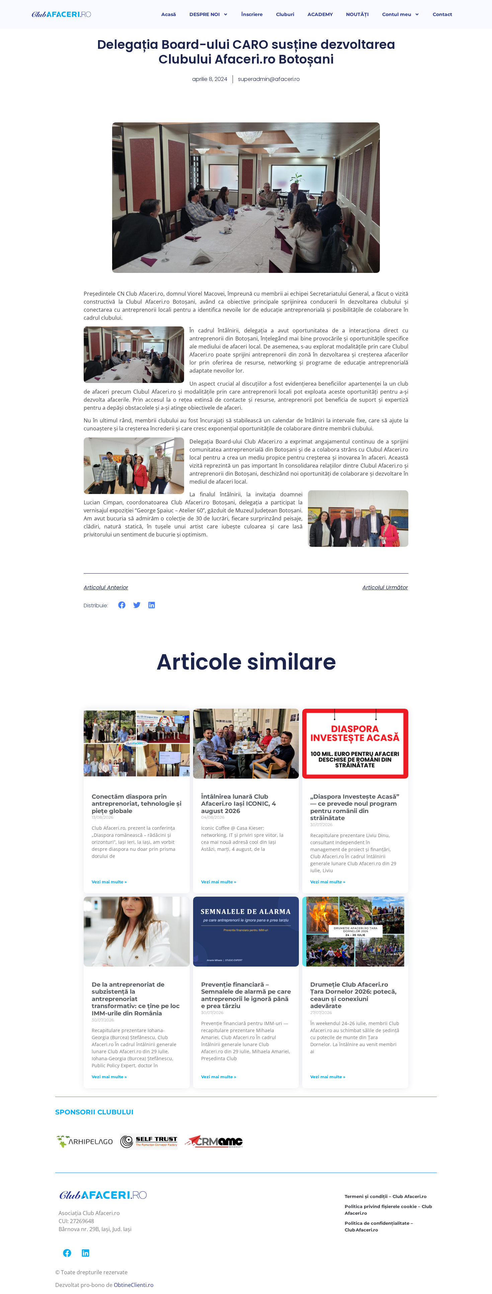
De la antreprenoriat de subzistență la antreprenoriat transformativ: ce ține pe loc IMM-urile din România (136, 999)
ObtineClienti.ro (134, 1285)
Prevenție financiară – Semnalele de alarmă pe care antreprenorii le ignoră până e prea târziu (246, 995)
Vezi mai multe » (109, 881)
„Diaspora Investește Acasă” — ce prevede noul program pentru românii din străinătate (354, 807)
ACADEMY (320, 14)
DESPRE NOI (204, 14)
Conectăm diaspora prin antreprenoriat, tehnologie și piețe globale (136, 804)
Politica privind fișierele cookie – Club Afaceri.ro (388, 1210)
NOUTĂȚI (357, 14)
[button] (122, 605)
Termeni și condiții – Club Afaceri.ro (386, 1196)
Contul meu (396, 14)
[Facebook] (67, 1253)
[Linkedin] (85, 1253)
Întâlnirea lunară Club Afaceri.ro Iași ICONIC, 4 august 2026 (238, 804)
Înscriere (252, 14)
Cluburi (285, 14)
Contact (442, 14)
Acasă (168, 14)
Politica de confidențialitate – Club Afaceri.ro (379, 1226)
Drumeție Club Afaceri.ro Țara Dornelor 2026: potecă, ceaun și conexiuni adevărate (353, 995)
